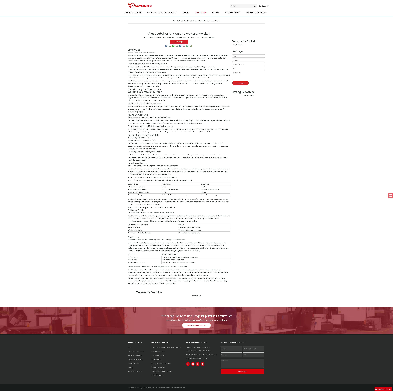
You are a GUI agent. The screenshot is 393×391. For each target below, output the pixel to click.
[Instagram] (202, 364)
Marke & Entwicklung (135, 355)
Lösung (185, 12)
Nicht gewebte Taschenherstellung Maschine (166, 347)
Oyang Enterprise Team (136, 351)
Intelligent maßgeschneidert (161, 12)
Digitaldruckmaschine (158, 367)
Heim (129, 347)
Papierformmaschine (158, 355)
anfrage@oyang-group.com (200, 347)
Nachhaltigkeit (232, 12)
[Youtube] (197, 364)
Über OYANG (201, 12)
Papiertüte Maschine (158, 351)
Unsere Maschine (133, 12)
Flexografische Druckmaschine (161, 371)
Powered (211, 37)
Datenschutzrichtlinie (178, 388)
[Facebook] (188, 364)
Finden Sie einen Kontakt (196, 325)
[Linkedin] (193, 364)
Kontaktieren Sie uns (256, 12)
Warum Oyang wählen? (135, 359)
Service (216, 12)
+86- (200, 351)
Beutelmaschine (156, 359)
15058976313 (207, 351)
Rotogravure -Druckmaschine (161, 363)
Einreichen (240, 83)
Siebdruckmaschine (157, 375)
